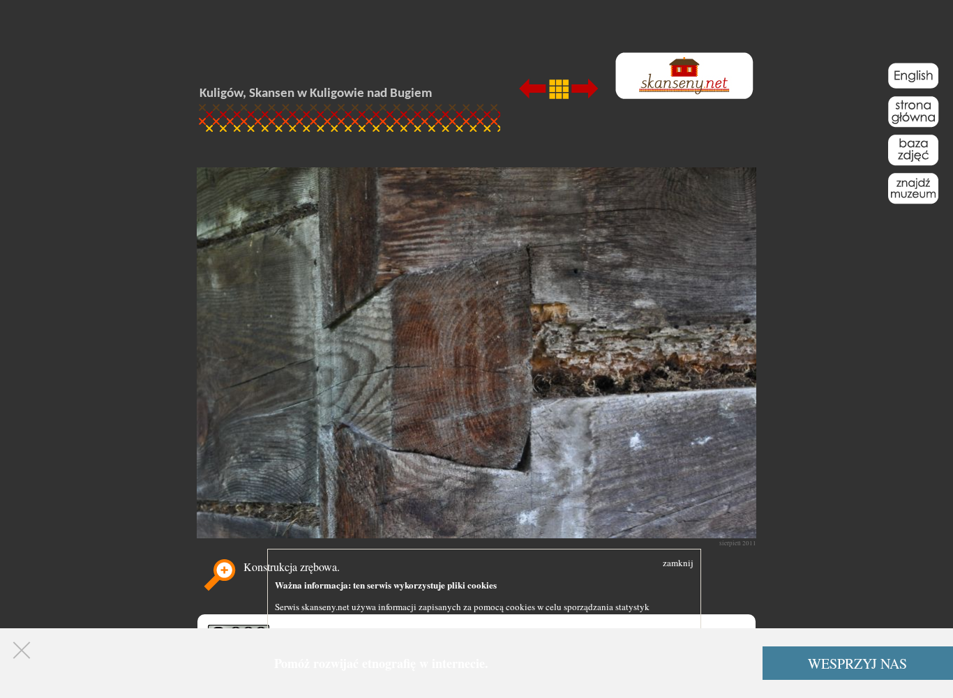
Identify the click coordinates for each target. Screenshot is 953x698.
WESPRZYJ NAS (857, 663)
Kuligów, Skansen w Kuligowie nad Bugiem (316, 93)
